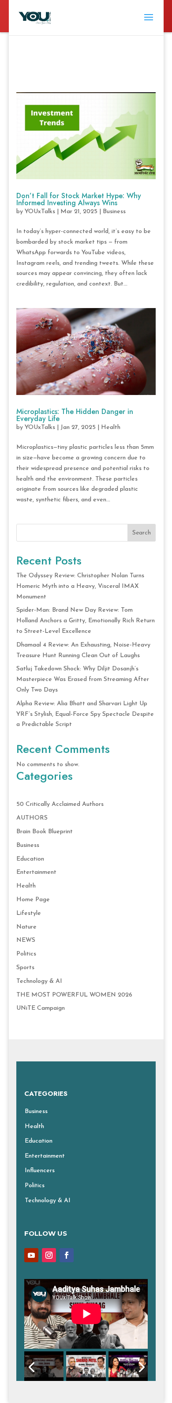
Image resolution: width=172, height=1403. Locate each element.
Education (30, 859)
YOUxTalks (40, 211)
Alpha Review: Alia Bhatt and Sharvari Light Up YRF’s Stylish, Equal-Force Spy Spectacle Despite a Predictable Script (85, 714)
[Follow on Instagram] (49, 1255)
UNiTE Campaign (40, 1008)
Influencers (40, 1170)
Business (114, 211)
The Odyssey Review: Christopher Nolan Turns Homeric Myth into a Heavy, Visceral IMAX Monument (80, 586)
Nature (26, 927)
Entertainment (36, 872)
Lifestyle (28, 913)
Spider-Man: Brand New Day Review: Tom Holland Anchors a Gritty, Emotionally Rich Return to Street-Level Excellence (85, 621)
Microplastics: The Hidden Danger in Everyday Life (74, 415)
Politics (26, 954)
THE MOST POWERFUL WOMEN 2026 (74, 995)
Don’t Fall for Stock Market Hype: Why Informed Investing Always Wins (78, 199)
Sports (25, 967)
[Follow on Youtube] (31, 1255)
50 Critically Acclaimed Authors (60, 804)
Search (141, 533)
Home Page (33, 899)
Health (110, 427)
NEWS (25, 940)
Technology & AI (39, 981)
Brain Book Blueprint (44, 831)
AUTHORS (32, 818)
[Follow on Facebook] (67, 1255)
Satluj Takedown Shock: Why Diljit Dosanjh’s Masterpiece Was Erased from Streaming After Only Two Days (82, 679)
